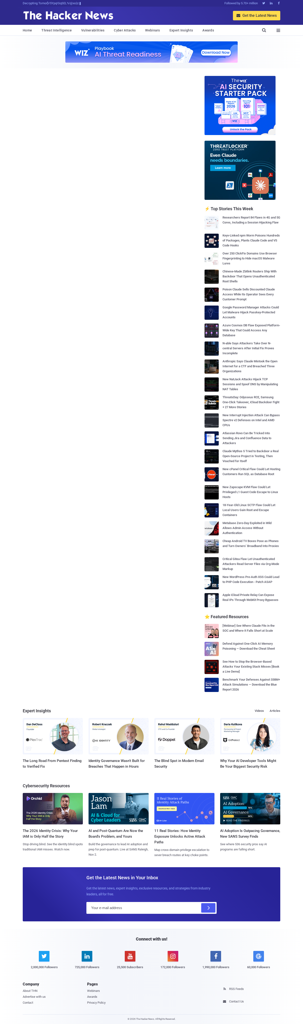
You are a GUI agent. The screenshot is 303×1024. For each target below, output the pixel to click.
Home (27, 30)
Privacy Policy (96, 1002)
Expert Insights (181, 30)
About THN (30, 991)
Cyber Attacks (125, 30)
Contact (28, 1002)
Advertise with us (34, 996)
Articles (275, 711)
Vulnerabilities (93, 30)
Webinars (152, 30)
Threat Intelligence (56, 30)
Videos (259, 711)
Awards (208, 30)
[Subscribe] (208, 908)
